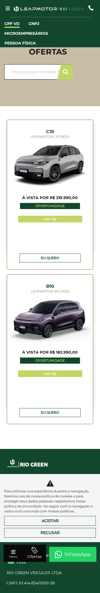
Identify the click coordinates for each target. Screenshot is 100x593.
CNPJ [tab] (34, 23)
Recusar (50, 532)
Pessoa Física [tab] (20, 43)
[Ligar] (90, 8)
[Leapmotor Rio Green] (48, 8)
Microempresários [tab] (26, 33)
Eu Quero (50, 258)
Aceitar (50, 520)
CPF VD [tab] (12, 23)
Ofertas (34, 556)
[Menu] (7, 8)
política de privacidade (23, 506)
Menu (13, 557)
